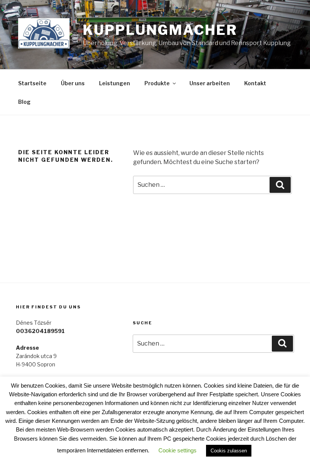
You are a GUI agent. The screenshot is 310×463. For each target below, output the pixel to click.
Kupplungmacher (160, 30)
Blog (24, 102)
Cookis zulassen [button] (229, 451)
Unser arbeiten (209, 83)
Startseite (32, 83)
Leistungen (114, 83)
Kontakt (255, 83)
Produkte (157, 83)
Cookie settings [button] (177, 450)
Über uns (73, 83)
